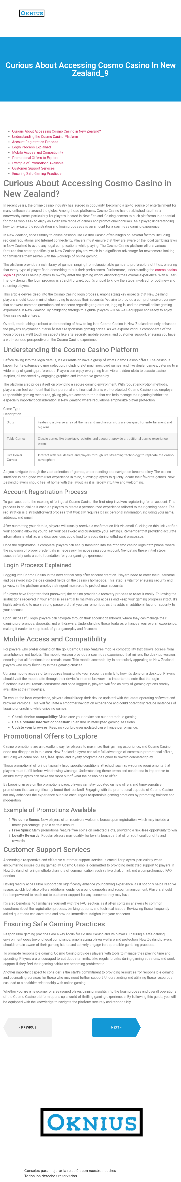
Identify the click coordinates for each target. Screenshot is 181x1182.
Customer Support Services (33, 168)
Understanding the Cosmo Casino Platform (45, 137)
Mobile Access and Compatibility (37, 152)
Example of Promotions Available (38, 163)
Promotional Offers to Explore (35, 158)
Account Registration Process (35, 142)
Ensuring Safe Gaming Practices (37, 174)
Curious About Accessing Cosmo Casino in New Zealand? (56, 131)
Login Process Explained (31, 147)
